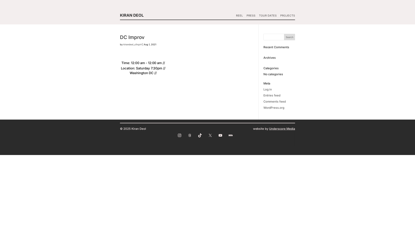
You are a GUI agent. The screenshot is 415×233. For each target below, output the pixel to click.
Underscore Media (282, 128)
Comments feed (274, 101)
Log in (267, 89)
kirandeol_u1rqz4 (132, 44)
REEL (239, 15)
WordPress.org (274, 107)
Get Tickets (143, 78)
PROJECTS (287, 15)
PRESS (251, 15)
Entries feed (272, 95)
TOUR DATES (268, 15)
